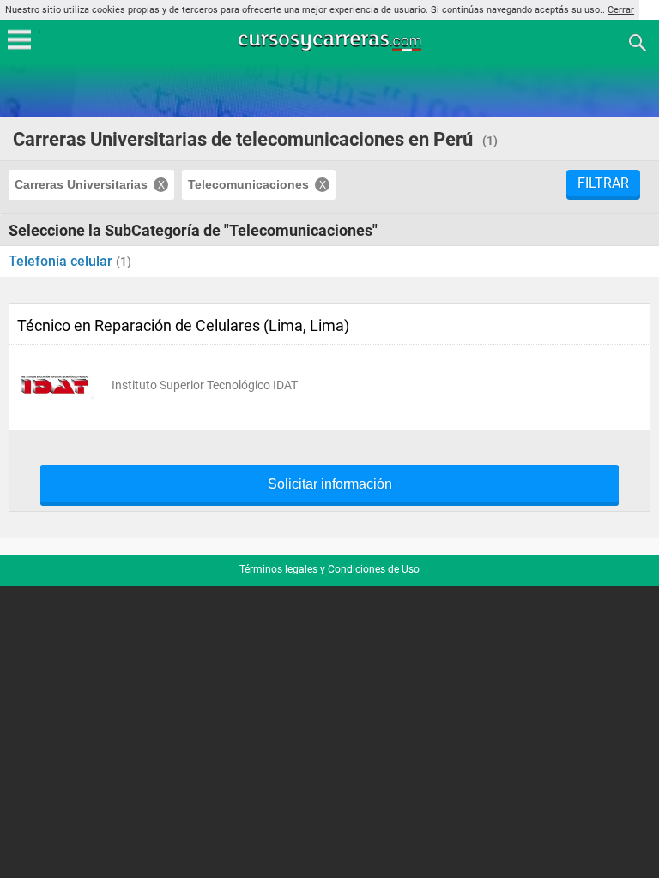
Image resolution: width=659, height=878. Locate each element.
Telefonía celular (62, 261)
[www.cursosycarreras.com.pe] (331, 41)
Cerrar (621, 9)
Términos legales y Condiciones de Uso (329, 569)
